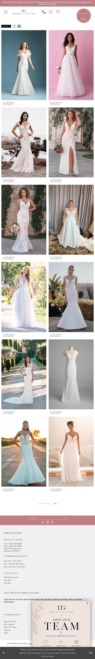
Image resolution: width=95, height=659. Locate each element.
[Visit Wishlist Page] (57, 12)
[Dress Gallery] (23, 12)
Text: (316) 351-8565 (13, 546)
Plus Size (8, 580)
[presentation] (23, 65)
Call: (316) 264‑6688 (13, 544)
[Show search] (51, 12)
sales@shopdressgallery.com (15, 556)
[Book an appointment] (83, 15)
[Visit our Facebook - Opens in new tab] (42, 522)
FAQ (6, 633)
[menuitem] (5, 12)
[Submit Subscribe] (67, 517)
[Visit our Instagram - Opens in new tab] (47, 522)
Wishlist (7, 630)
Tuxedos (7, 583)
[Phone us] (44, 12)
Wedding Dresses (11, 577)
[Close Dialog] (3, 653)
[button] (5, 12)
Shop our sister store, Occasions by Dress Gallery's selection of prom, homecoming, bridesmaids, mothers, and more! (47, 3)
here (51, 656)
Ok (91, 653)
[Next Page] (58, 503)
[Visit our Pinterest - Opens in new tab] (52, 522)
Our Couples (9, 624)
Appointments (10, 621)
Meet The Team (10, 627)
